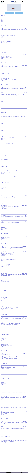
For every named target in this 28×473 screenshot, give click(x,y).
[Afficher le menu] (26, 1)
